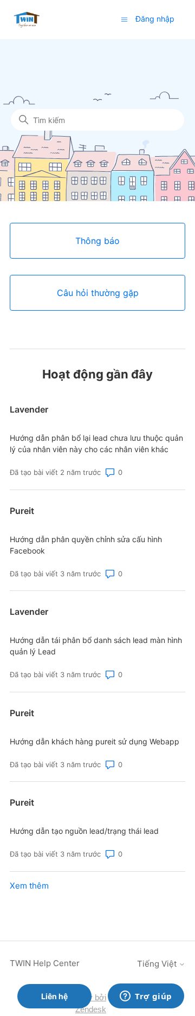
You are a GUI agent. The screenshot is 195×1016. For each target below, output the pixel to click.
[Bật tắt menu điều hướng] (124, 18)
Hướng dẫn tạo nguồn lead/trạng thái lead (84, 830)
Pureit (22, 510)
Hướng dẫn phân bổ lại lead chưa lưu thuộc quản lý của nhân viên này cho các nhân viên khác (96, 443)
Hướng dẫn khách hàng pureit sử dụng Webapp (94, 741)
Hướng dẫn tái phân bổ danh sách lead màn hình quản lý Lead (96, 645)
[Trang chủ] (27, 19)
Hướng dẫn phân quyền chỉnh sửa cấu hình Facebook (86, 545)
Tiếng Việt (158, 963)
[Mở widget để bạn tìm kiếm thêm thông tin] (146, 997)
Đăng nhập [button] (154, 18)
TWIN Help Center (45, 963)
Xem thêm (29, 885)
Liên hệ (54, 996)
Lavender (29, 409)
